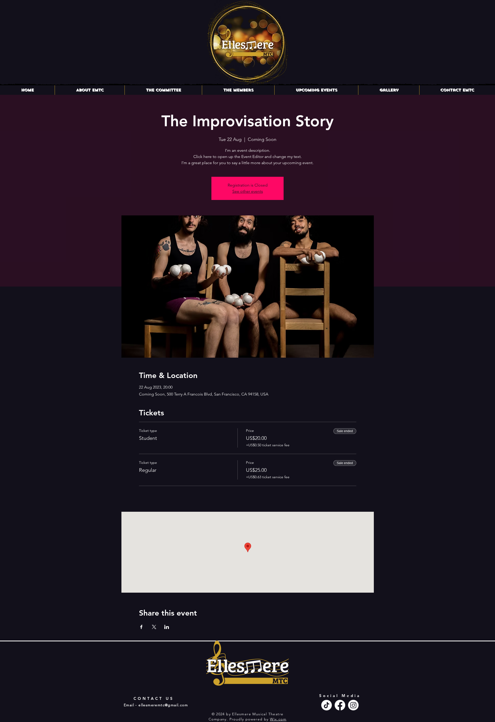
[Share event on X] (154, 627)
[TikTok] (326, 705)
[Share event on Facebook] (141, 627)
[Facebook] (340, 705)
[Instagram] (353, 705)
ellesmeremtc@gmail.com (163, 705)
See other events (247, 191)
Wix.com (278, 719)
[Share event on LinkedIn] (166, 627)
